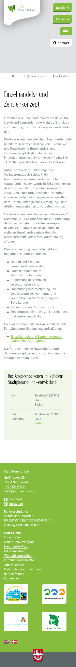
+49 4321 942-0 (14, 487)
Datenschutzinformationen (22, 569)
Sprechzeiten (13, 537)
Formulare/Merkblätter (19, 560)
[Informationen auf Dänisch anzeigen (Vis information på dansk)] (16, 641)
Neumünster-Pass (16, 546)
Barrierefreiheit (14, 574)
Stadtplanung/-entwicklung (36, 76)
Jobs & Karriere (14, 565)
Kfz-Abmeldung (15, 551)
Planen (15, 76)
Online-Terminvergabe (19, 542)
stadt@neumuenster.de (19, 491)
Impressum (11, 578)
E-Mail (39, 423)
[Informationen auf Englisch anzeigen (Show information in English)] (8, 641)
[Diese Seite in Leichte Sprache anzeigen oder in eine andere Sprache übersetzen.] (66, 31)
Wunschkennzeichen (18, 555)
